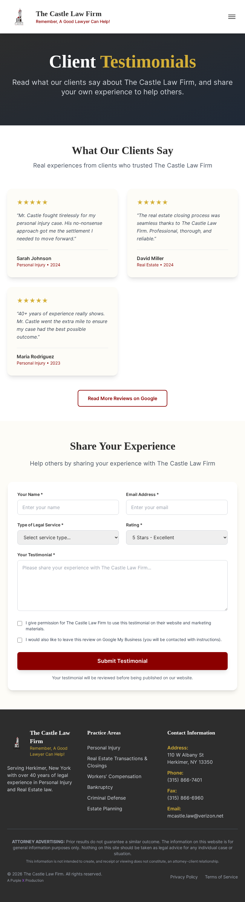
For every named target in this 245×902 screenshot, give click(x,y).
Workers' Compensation (114, 776)
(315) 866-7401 (184, 780)
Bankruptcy (100, 787)
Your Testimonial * (36, 554)
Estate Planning (104, 809)
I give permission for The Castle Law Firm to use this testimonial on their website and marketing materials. (118, 625)
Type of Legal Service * (40, 524)
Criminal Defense (106, 798)
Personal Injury (103, 748)
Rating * (134, 524)
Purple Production (27, 880)
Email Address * (142, 494)
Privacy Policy (184, 876)
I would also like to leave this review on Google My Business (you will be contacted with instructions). (124, 639)
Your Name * (30, 494)
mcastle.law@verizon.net (195, 816)
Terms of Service (221, 876)
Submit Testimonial (122, 661)
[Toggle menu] (232, 17)
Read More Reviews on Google (122, 398)
